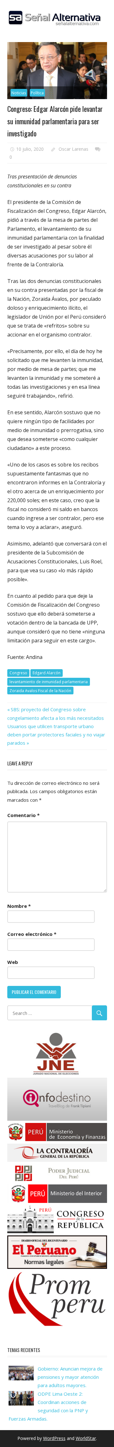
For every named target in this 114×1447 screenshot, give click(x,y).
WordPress (54, 1438)
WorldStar (86, 1438)
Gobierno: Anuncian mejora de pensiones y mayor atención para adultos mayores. (70, 1377)
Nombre (19, 906)
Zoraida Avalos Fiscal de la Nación (40, 690)
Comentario (23, 815)
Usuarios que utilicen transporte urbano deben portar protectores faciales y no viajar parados (56, 734)
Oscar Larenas (73, 149)
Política (37, 93)
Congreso (18, 673)
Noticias (18, 93)
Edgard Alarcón (46, 673)
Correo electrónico (31, 934)
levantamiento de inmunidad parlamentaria (49, 681)
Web (12, 962)
